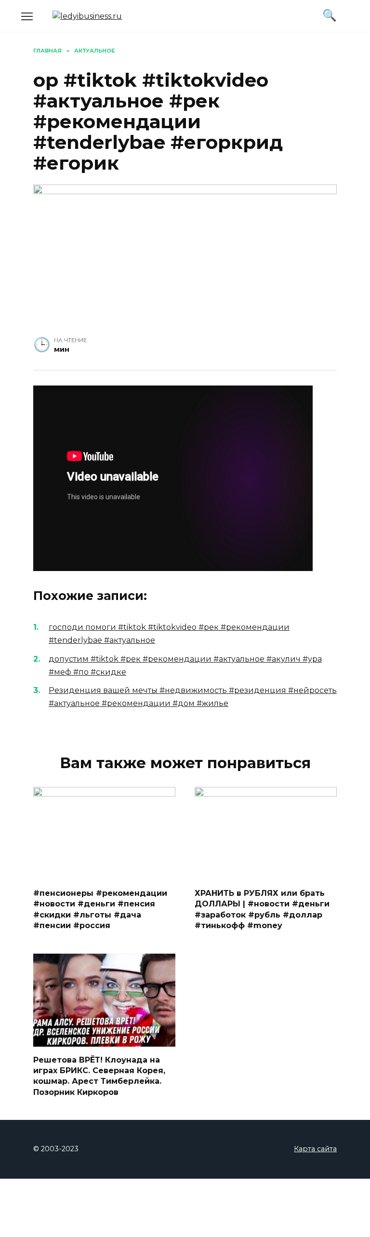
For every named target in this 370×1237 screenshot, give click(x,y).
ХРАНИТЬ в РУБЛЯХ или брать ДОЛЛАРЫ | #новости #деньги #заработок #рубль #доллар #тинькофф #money (262, 909)
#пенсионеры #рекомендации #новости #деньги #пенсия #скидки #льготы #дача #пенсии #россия (100, 909)
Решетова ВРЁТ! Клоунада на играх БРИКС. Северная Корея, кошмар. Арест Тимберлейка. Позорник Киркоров (99, 1075)
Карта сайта (315, 1148)
